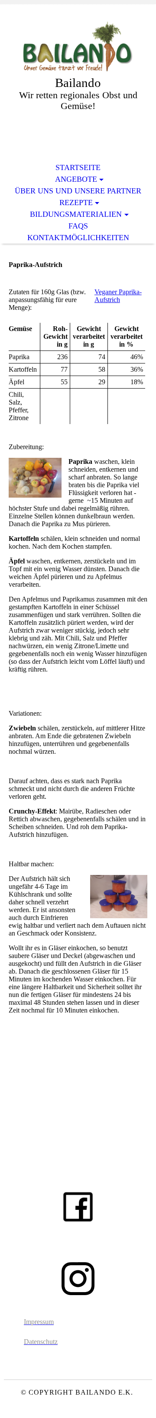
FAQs (78, 226)
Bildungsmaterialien (76, 214)
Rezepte (76, 202)
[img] (78, 46)
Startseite (78, 167)
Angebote (76, 179)
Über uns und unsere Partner (78, 190)
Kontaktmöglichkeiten (78, 237)
